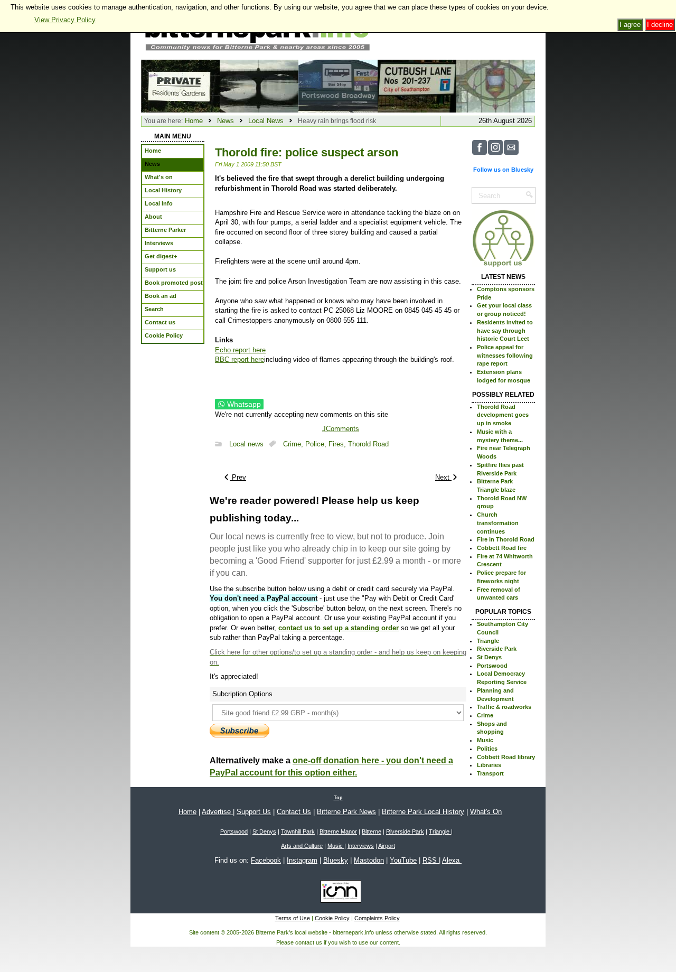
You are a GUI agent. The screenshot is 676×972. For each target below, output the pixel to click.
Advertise (217, 812)
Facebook (266, 860)
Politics (487, 748)
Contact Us (294, 812)
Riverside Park (497, 649)
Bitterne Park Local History (423, 812)
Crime (485, 715)
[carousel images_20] (495, 85)
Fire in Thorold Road (505, 539)
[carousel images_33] (417, 85)
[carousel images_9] (259, 85)
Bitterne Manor (338, 831)
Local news (246, 444)
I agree (630, 25)
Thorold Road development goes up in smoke (503, 415)
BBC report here (239, 359)
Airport (386, 846)
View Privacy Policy (65, 20)
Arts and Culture (302, 846)
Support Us (254, 812)
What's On (486, 812)
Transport (490, 773)
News (225, 121)
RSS (430, 860)
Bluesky (335, 860)
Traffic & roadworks (504, 707)
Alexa (452, 860)
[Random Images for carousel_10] (180, 85)
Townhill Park (298, 831)
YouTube (403, 860)
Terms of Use (292, 918)
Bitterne (371, 831)
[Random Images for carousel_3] (337, 85)
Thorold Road (368, 444)
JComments (340, 429)
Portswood (492, 665)
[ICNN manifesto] (338, 893)
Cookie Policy (332, 918)
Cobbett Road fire (502, 548)
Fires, (338, 444)
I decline (660, 25)
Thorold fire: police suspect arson (306, 152)
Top (338, 797)
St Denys (489, 657)
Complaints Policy (377, 918)
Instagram (302, 860)
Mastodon (369, 860)
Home (194, 121)
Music (485, 740)
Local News (266, 121)
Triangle (488, 641)
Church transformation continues (498, 522)
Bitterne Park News (346, 812)
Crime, (294, 444)
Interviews (361, 846)
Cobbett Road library (506, 757)
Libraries (489, 765)
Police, (316, 444)
